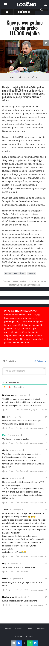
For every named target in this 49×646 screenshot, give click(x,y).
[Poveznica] (45, 4)
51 (36, 77)
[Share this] (19, 643)
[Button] (7, 12)
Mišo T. (13, 77)
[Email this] (13, 643)
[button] (5, 4)
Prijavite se (41, 361)
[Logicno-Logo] (26, 4)
